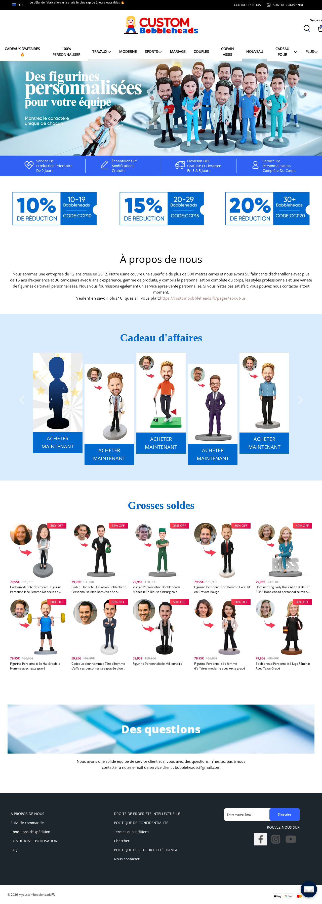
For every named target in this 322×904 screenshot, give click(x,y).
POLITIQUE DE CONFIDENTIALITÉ (141, 822)
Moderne (128, 51)
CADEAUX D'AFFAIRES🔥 (22, 51)
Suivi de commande (27, 822)
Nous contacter (127, 859)
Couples (201, 51)
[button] (21, 399)
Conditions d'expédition (30, 831)
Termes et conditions (131, 831)
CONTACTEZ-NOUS (247, 5)
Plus (310, 51)
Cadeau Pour (282, 51)
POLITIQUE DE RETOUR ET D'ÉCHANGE (146, 849)
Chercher (122, 840)
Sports (151, 51)
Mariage (178, 51)
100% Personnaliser (66, 51)
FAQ (14, 849)
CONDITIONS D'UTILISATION (34, 840)
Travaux (99, 51)
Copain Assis (227, 51)
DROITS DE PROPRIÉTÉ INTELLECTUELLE (147, 813)
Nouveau (254, 51)
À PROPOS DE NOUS (27, 813)
